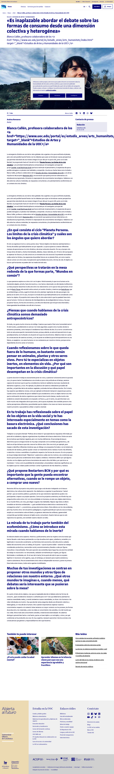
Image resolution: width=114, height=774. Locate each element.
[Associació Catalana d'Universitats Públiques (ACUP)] (38, 759)
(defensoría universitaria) (59, 767)
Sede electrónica (64, 737)
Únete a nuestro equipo (67, 727)
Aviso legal (77, 767)
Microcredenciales (65, 719)
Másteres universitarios (39, 716)
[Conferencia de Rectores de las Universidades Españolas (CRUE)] (65, 759)
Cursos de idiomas (38, 732)
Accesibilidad (54, 770)
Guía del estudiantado (66, 716)
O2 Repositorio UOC (65, 730)
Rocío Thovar (16, 289)
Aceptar (40, 95)
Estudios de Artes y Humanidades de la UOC (50, 173)
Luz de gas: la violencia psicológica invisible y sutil (91, 649)
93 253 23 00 (80, 130)
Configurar (74, 95)
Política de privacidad (87, 767)
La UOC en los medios (93, 727)
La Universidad (109, 1)
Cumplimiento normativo (39, 767)
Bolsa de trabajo (64, 724)
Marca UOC (90, 730)
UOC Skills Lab (37, 734)
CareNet (13, 168)
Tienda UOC (90, 733)
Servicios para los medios (35, 6)
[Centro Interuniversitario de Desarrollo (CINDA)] (76, 759)
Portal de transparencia (67, 735)
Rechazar (57, 95)
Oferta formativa (86, 1)
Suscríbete (97, 6)
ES (84, 7)
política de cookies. (51, 90)
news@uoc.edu (81, 128)
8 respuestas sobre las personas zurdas (88, 645)
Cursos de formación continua (41, 729)
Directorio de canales (93, 722)
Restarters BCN (28, 175)
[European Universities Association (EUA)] (89, 759)
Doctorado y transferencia (40, 726)
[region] (57, 88)
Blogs (88, 725)
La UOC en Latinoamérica (40, 744)
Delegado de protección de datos (41, 770)
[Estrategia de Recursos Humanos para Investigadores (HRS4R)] (5, 765)
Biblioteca (63, 714)
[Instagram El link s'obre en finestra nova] (88, 714)
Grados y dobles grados (39, 714)
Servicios (102, 1)
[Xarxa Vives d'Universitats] (52, 759)
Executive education (38, 724)
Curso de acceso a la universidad (42, 741)
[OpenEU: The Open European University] (15, 765)
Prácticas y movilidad (66, 722)
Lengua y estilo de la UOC (67, 732)
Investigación (95, 1)
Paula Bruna (65, 289)
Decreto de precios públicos (84, 666)
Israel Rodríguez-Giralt (24, 168)
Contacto (47, 6)
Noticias (23, 6)
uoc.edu (78, 1)
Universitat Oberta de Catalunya (9, 1)
